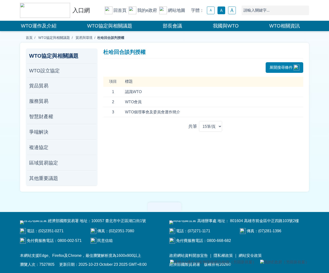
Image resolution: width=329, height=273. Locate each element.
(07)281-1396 (269, 231)
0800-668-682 (219, 241)
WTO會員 (133, 102)
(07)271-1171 (199, 231)
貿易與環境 (83, 38)
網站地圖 (176, 10)
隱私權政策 (223, 255)
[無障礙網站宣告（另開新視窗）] (213, 262)
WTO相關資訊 (284, 25)
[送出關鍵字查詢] (304, 10)
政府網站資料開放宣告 (188, 255)
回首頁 (119, 10)
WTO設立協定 (44, 70)
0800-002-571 (70, 241)
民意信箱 (105, 241)
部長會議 (172, 25)
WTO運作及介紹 (38, 25)
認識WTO (133, 92)
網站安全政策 (250, 255)
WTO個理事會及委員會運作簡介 (152, 112)
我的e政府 (147, 10)
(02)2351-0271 (51, 231)
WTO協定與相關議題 (109, 25)
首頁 (29, 38)
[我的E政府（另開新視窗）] (284, 262)
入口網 (81, 10)
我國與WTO (226, 25)
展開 (164, 207)
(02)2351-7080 (121, 231)
